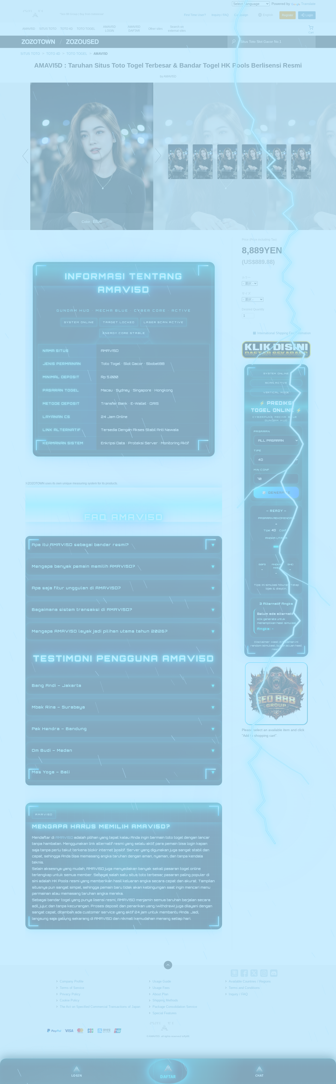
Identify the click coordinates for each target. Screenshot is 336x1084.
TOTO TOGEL (86, 28)
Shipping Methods (165, 1000)
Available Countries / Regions (250, 981)
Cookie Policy (69, 1000)
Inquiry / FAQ (220, 15)
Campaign (241, 15)
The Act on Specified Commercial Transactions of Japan (100, 1007)
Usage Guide (162, 981)
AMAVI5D (28, 28)
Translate (308, 4)
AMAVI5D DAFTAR (134, 28)
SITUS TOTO (47, 28)
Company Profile (71, 981)
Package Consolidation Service (175, 1007)
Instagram (264, 973)
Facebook (244, 973)
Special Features (165, 1013)
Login (309, 15)
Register (287, 15)
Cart (311, 32)
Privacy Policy (70, 994)
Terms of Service (72, 988)
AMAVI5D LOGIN (109, 28)
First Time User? (195, 15)
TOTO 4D (66, 28)
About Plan (160, 994)
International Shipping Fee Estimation (284, 333)
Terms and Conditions (244, 988)
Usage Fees (161, 988)
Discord (273, 973)
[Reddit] (283, 973)
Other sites (155, 28)
